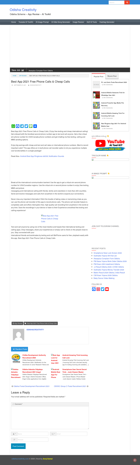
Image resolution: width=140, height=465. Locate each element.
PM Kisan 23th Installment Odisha (107, 264)
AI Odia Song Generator (60, 22)
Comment (19, 404)
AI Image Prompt (42, 22)
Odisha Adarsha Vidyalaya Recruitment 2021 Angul (32, 370)
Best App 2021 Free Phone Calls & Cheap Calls (42, 323)
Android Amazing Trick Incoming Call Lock (75, 356)
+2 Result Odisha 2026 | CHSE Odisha (109, 267)
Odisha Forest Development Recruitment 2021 (32, 386)
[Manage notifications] (135, 460)
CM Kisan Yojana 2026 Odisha (106, 275)
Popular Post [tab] (98, 76)
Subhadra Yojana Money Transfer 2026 (109, 269)
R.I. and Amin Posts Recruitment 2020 (114, 82)
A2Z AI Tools (92, 22)
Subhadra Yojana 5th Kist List (105, 255)
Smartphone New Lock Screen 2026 (108, 253)
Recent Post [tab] (112, 76)
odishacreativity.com (20, 458)
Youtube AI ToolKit (26, 22)
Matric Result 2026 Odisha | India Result (109, 272)
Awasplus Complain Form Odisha (41, 70)
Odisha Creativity (23, 9)
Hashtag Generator (107, 22)
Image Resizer (78, 22)
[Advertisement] (70, 46)
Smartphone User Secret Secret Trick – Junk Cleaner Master (74, 370)
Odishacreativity (35, 85)
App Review (22, 75)
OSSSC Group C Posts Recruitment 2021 (70, 386)
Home (13, 22)
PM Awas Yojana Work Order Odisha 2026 (110, 261)
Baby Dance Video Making (104, 278)
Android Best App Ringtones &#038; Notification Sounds (42, 156)
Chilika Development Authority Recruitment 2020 (34, 356)
